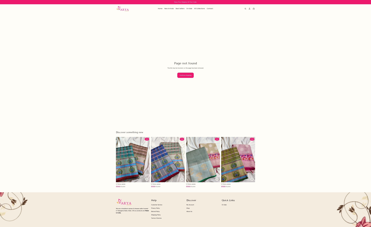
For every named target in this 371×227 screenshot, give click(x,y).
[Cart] (254, 9)
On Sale (224, 205)
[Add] (147, 179)
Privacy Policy (155, 208)
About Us (189, 211)
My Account (190, 205)
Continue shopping (185, 75)
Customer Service (156, 205)
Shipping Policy (156, 215)
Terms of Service (156, 218)
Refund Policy (155, 211)
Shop (188, 208)
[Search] (245, 9)
